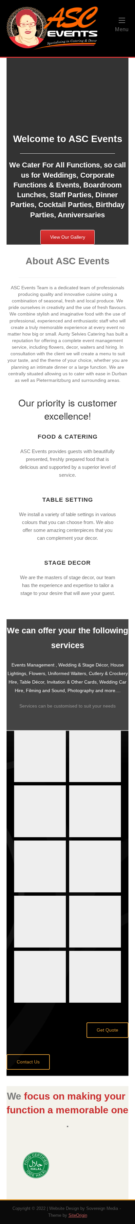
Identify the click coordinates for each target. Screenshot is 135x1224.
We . (67, 1110)
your (114, 1096)
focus (37, 1096)
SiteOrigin (77, 1215)
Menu (121, 29)
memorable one (92, 1109)
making (84, 1096)
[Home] (52, 28)
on (59, 1096)
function (26, 1109)
